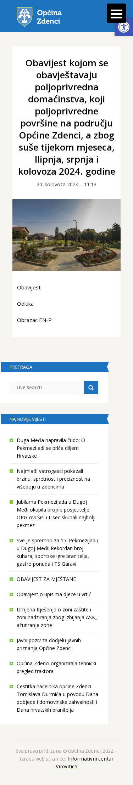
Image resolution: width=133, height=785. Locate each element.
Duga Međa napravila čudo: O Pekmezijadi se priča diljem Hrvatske (51, 448)
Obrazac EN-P (34, 319)
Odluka (25, 303)
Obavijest (29, 287)
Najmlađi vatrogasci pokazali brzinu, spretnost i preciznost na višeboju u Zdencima (53, 479)
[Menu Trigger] (116, 13)
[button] (124, 27)
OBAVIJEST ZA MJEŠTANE (46, 579)
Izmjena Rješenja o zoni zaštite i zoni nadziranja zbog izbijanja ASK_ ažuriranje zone (57, 617)
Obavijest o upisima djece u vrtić (54, 594)
